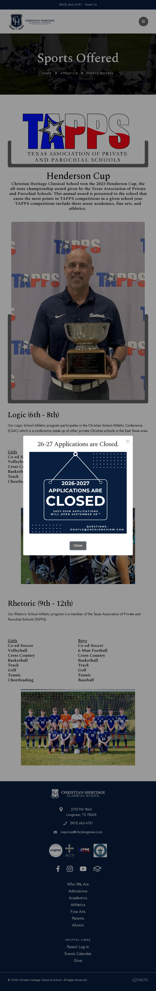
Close (78, 545)
